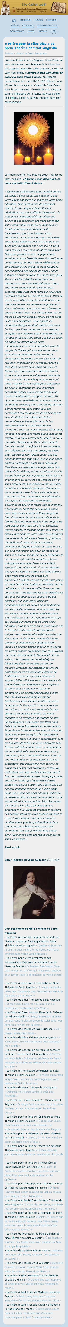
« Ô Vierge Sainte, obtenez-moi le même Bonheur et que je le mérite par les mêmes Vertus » (34, 1108)
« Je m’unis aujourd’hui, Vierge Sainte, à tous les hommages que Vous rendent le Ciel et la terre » (34, 1079)
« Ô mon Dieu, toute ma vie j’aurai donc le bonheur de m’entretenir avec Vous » (30, 1006)
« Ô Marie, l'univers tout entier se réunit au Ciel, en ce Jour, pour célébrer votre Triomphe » (33, 1192)
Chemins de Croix (47, 25)
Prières (15, 25)
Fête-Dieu (54, 64)
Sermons (51, 20)
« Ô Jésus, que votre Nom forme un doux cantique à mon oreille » (33, 1042)
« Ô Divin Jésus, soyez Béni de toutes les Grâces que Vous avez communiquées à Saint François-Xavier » (32, 1313)
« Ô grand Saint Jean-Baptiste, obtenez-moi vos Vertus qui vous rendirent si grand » (33, 1284)
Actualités (25, 20)
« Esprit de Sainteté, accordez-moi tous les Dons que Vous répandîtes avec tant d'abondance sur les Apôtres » (32, 1173)
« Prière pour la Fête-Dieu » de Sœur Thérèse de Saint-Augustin (31, 46)
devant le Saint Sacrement (31, 53)
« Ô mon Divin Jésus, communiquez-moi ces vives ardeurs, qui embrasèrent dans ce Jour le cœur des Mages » (33, 1125)
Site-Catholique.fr (34, 5)
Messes (38, 20)
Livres (30, 31)
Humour (42, 31)
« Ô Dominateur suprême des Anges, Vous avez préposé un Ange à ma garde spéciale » (33, 1242)
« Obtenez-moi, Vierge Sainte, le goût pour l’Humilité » (30, 1094)
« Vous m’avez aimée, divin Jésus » (33, 1031)
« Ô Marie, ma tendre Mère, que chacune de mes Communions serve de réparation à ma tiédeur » (34, 991)
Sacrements (17, 31)
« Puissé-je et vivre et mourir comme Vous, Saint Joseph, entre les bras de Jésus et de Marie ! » (34, 1267)
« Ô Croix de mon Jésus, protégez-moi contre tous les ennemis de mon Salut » (34, 1206)
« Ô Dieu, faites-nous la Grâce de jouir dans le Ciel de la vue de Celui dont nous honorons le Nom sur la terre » (33, 1021)
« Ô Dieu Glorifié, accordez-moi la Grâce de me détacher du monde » (34, 1154)
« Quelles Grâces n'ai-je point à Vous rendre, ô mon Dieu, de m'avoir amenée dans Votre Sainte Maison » (33, 950)
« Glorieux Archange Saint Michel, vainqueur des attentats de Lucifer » (33, 1255)
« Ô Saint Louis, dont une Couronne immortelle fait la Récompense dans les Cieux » (33, 1298)
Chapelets (28, 25)
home (14, 20)
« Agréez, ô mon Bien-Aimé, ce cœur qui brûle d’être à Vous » (33, 1140)
